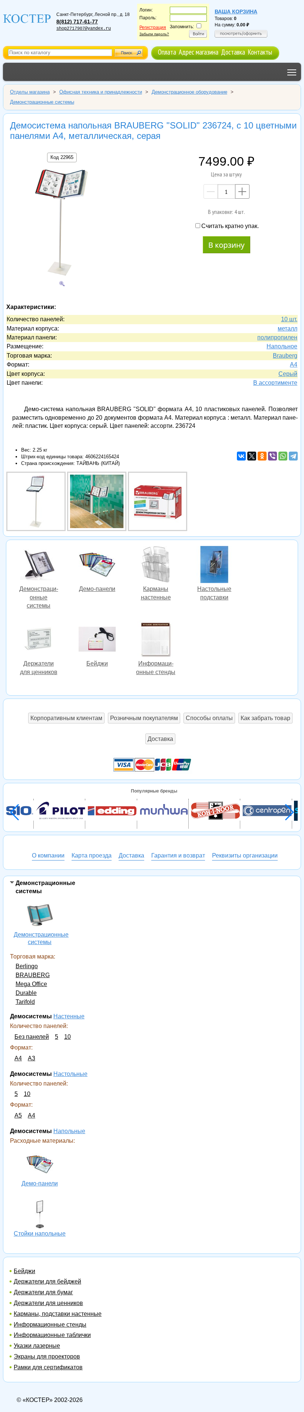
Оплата (167, 51)
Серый (287, 374)
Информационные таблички (52, 1335)
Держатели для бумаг (43, 1292)
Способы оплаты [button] (209, 718)
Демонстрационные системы (40, 916)
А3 (31, 1058)
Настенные (69, 1016)
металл (287, 328)
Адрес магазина (198, 51)
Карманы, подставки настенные (58, 1314)
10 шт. (289, 319)
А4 (18, 1058)
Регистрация (152, 27)
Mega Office (31, 984)
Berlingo (27, 966)
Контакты (260, 51)
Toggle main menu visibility (292, 71)
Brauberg (285, 355)
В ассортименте (275, 383)
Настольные (70, 1074)
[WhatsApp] (282, 456)
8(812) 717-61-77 (77, 22)
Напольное (282, 346)
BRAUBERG (33, 975)
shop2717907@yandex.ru (83, 28)
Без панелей (31, 1037)
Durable (26, 993)
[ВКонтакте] (241, 456)
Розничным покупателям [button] (144, 718)
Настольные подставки (214, 565)
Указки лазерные (37, 1346)
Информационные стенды (50, 1324)
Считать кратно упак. (230, 226)
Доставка (233, 51)
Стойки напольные (40, 1215)
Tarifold (25, 1002)
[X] (251, 456)
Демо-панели (40, 1165)
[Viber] (272, 456)
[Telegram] (293, 456)
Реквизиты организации (245, 855)
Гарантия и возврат (178, 855)
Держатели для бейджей (47, 1281)
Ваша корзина (236, 11)
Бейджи (24, 1271)
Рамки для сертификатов (48, 1367)
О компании (48, 855)
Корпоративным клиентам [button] (66, 718)
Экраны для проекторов (47, 1356)
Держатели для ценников (48, 1303)
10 (67, 1037)
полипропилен (277, 337)
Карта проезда (92, 855)
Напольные (69, 1131)
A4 (293, 364)
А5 (18, 1115)
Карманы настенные (155, 565)
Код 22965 (61, 157)
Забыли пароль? (154, 34)
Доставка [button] (160, 739)
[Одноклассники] (262, 456)
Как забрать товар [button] (265, 718)
